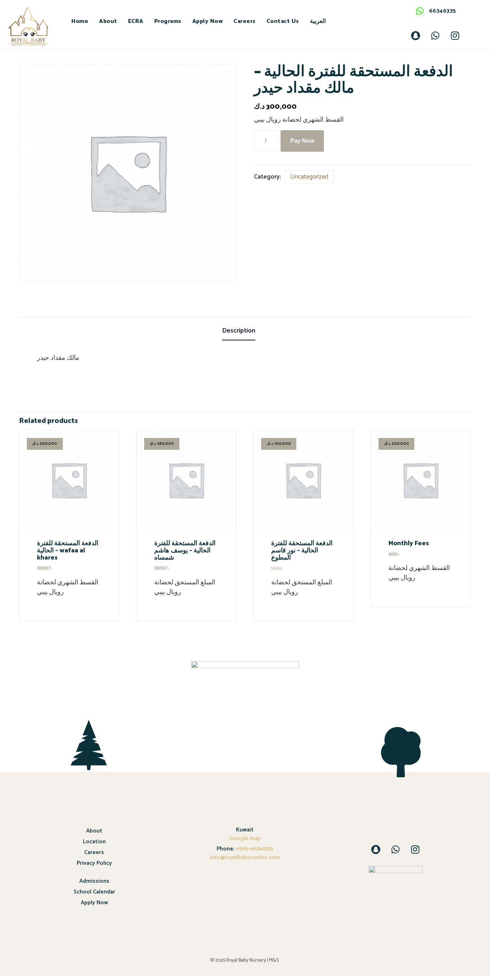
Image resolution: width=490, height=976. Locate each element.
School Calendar (94, 892)
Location (94, 842)
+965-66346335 (253, 849)
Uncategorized (309, 176)
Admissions (94, 881)
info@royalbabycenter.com (245, 857)
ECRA (135, 21)
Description (238, 330)
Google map (245, 838)
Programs (168, 21)
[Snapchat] (415, 35)
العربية (318, 21)
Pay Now (302, 141)
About (108, 21)
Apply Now (207, 21)
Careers (245, 21)
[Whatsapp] (435, 35)
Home (79, 21)
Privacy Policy (94, 863)
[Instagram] (455, 35)
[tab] (245, 331)
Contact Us (283, 21)
